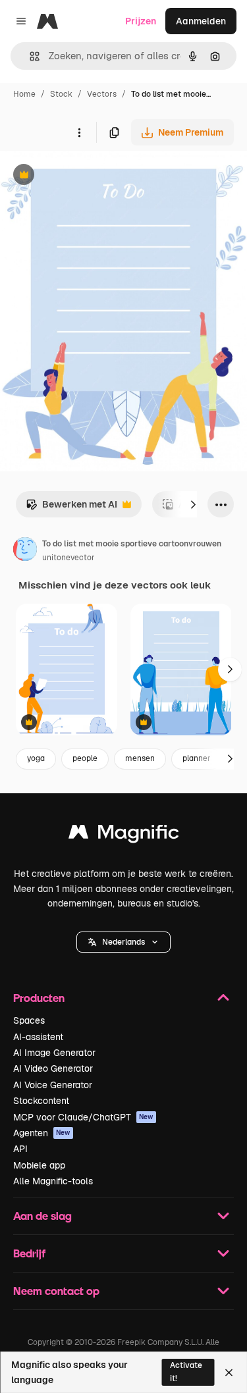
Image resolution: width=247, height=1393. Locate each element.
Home (24, 94)
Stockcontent (41, 1101)
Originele (86, 176)
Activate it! (186, 1371)
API (20, 1149)
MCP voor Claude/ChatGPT (83, 1117)
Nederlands (123, 942)
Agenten (41, 1133)
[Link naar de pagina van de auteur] (25, 551)
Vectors (102, 94)
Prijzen (140, 21)
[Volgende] (193, 504)
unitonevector (68, 557)
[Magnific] (124, 835)
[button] (123, 942)
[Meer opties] (79, 132)
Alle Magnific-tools (53, 1181)
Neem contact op (56, 1291)
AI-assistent (38, 1037)
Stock (61, 94)
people (84, 758)
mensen (140, 758)
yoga (36, 758)
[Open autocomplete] (29, 56)
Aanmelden (201, 21)
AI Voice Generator (52, 1085)
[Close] (229, 1372)
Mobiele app (39, 1165)
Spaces (29, 1020)
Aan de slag (42, 1215)
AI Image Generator (54, 1053)
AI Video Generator (53, 1068)
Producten (39, 998)
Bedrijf (29, 1253)
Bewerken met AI (71, 507)
